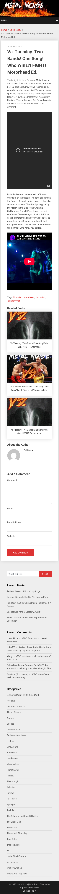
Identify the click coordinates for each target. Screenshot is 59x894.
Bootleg (10, 724)
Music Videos (13, 764)
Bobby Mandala (14, 665)
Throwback (12, 827)
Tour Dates (12, 839)
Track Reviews (14, 845)
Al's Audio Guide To (16, 706)
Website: (11, 536)
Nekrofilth (40, 297)
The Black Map (14, 822)
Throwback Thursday (17, 833)
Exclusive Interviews (16, 735)
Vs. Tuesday (15, 30)
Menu (4, 20)
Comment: (12, 480)
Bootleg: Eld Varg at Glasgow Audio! (24, 612)
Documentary (13, 729)
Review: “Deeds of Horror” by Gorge (23, 591)
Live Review (12, 758)
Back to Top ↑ (29, 891)
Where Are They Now (17, 873)
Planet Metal (13, 770)
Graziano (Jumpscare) (17, 674)
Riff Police (12, 799)
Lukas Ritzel (12, 638)
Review (10, 793)
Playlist (10, 775)
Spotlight (11, 804)
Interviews (12, 752)
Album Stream (14, 712)
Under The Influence (16, 856)
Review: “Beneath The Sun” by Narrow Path (27, 597)
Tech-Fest (11, 810)
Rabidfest (11, 787)
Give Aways (12, 747)
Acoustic (11, 701)
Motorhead (29, 297)
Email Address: (14, 522)
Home (4, 30)
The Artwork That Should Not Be (22, 816)
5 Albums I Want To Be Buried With (23, 695)
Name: (10, 508)
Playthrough (12, 781)
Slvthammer (14, 301)
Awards (10, 718)
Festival (10, 741)
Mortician (17, 297)
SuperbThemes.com (29, 887)
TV (8, 850)
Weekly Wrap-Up (14, 868)
